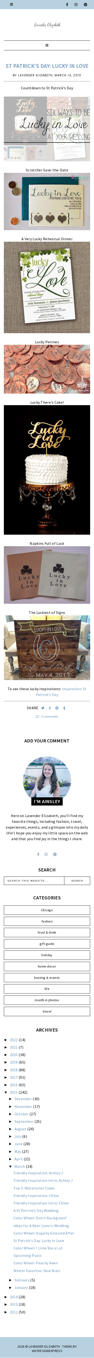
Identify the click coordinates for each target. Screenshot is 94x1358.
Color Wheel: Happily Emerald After (43, 1233)
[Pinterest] (86, 4)
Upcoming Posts (27, 1255)
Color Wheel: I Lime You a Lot (38, 1248)
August (20, 1128)
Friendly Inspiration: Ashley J (38, 1172)
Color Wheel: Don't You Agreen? (40, 1217)
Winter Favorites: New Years (36, 1270)
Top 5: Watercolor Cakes (34, 1188)
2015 (14, 1092)
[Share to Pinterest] (57, 708)
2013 (14, 1304)
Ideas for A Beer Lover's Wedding (41, 1225)
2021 (14, 1047)
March (20, 1166)
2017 (14, 1077)
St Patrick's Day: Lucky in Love (47, 65)
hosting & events (47, 977)
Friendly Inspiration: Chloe (36, 1195)
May (18, 1151)
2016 (14, 1084)
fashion (47, 921)
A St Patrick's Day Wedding (36, 1210)
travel (47, 1011)
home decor (47, 966)
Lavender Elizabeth (44, 1346)
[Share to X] (43, 708)
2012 (14, 1312)
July (18, 1136)
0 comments (49, 717)
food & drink (47, 932)
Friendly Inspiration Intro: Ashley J (43, 1180)
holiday (46, 955)
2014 (14, 1296)
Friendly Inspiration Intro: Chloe (41, 1203)
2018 (14, 1069)
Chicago (47, 910)
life (47, 989)
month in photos (47, 1000)
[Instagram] (76, 4)
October (21, 1113)
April (19, 1159)
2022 (14, 1039)
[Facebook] (67, 4)
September (24, 1121)
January (21, 1287)
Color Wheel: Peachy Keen (35, 1263)
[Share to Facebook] (50, 708)
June (19, 1143)
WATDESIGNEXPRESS (47, 1351)
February (22, 1280)
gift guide (47, 944)
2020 (14, 1054)
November (23, 1106)
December (23, 1098)
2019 (14, 1062)
